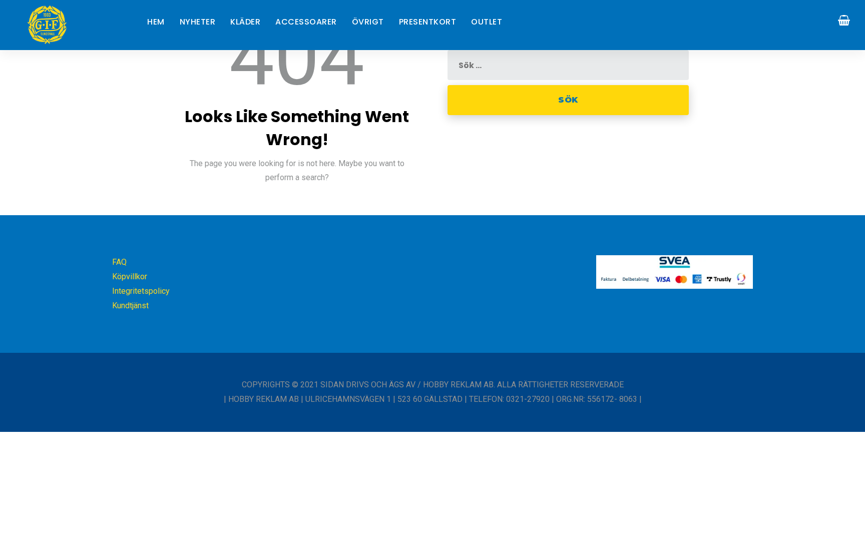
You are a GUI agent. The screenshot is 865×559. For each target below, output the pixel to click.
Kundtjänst (130, 305)
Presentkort (428, 22)
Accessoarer (306, 22)
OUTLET (486, 22)
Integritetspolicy (141, 291)
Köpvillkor (129, 276)
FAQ (119, 262)
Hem (156, 22)
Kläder (245, 22)
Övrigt (368, 22)
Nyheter (198, 22)
